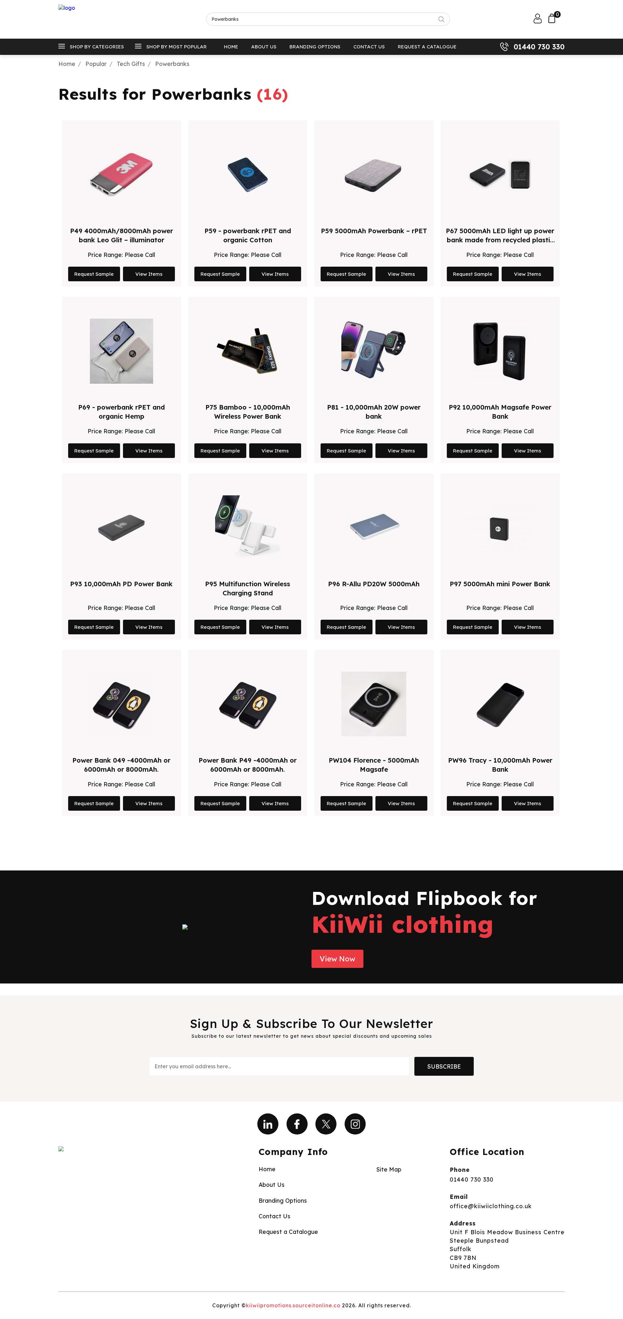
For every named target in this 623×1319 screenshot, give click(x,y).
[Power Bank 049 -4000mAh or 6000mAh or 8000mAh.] (121, 704)
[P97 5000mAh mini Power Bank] (500, 528)
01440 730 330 (539, 46)
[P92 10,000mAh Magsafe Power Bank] (500, 351)
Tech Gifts (131, 63)
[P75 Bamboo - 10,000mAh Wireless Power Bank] (247, 351)
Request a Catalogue (427, 47)
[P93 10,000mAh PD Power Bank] (121, 528)
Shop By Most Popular (176, 47)
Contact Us (369, 47)
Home (231, 47)
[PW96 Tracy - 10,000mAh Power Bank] (500, 704)
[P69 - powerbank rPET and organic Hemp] (121, 351)
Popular (96, 63)
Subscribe (444, 1066)
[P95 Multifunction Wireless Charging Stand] (247, 528)
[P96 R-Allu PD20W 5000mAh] (373, 528)
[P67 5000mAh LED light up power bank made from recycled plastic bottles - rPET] (500, 175)
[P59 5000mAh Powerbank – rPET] (373, 175)
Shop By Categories (97, 47)
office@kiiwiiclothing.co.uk (491, 1206)
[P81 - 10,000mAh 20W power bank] (373, 351)
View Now (337, 958)
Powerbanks (172, 63)
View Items (149, 274)
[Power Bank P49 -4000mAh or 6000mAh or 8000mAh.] (247, 704)
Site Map (388, 1169)
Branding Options (314, 47)
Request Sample (94, 274)
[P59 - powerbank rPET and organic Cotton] (247, 175)
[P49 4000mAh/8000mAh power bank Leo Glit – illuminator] (121, 175)
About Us (263, 47)
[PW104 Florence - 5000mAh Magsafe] (373, 704)
